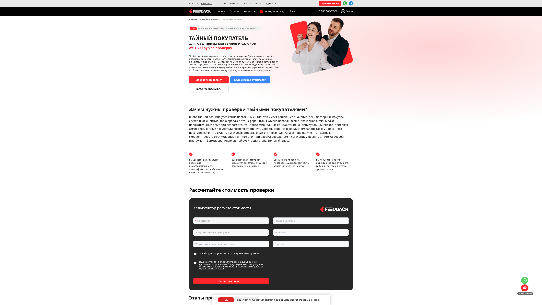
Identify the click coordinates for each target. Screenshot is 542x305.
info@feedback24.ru (208, 89)
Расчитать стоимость (231, 281)
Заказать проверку (209, 79)
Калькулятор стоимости (250, 79)
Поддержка (270, 3)
